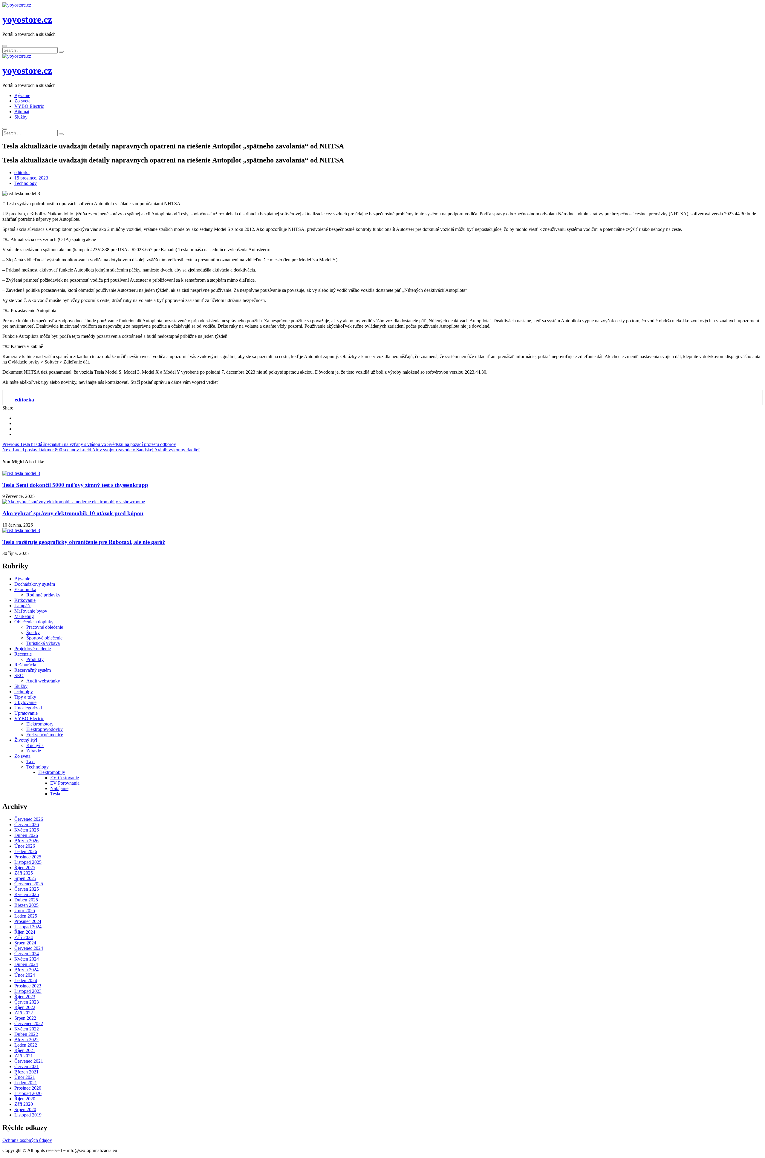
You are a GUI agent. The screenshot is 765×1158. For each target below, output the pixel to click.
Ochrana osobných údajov (27, 1140)
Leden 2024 (25, 980)
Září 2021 (23, 1055)
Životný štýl (25, 740)
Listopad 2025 (28, 862)
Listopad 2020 (28, 1093)
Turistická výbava (43, 643)
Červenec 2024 (28, 948)
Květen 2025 (26, 894)
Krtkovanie (25, 600)
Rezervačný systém (32, 670)
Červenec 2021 (28, 1061)
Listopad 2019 (28, 1114)
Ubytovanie (25, 702)
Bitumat (21, 111)
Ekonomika (25, 589)
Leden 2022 (25, 1044)
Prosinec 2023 (27, 985)
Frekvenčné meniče (44, 734)
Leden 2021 (25, 1082)
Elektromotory (39, 723)
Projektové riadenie (32, 648)
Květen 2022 (26, 1028)
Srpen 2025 (25, 878)
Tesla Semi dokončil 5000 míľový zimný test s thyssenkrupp (75, 485)
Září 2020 (23, 1104)
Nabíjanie (59, 788)
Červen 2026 (26, 824)
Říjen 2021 (24, 1050)
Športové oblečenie (44, 637)
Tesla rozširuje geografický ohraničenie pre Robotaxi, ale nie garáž (83, 542)
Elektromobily (51, 772)
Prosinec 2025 (27, 856)
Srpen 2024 (25, 942)
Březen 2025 (26, 905)
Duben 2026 (26, 835)
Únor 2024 (24, 975)
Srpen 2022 (25, 1018)
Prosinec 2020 (27, 1087)
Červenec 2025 (28, 883)
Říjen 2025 (24, 867)
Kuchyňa (35, 745)
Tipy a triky (25, 697)
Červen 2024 (26, 953)
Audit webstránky (43, 680)
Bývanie (22, 95)
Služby (20, 116)
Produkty (35, 659)
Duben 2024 (26, 964)
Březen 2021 (26, 1071)
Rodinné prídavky (43, 594)
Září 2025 (23, 872)
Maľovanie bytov (30, 610)
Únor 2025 (24, 910)
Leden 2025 (25, 915)
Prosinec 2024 (27, 921)
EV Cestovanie (64, 777)
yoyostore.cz (27, 19)
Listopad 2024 (28, 926)
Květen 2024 (26, 958)
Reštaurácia (25, 664)
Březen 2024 (26, 969)
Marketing (24, 616)
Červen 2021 (26, 1066)
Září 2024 (23, 937)
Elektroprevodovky (44, 729)
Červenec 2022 (28, 1023)
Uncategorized (28, 707)
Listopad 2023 (28, 991)
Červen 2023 (26, 1001)
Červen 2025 (26, 889)
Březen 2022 (26, 1039)
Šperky (33, 632)
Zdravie (33, 750)
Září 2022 (23, 1012)
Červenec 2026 (28, 819)
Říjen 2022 (24, 1007)
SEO (19, 675)
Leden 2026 (25, 851)
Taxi (30, 761)
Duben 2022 (26, 1034)
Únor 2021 (24, 1077)
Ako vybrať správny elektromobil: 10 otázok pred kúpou (72, 513)
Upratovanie (26, 713)
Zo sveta (22, 100)
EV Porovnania (64, 783)
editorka (22, 172)
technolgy (23, 691)
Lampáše (22, 605)
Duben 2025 (26, 899)
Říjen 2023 (24, 996)
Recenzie (23, 654)
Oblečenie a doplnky (33, 621)
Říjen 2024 (24, 932)
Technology (25, 183)
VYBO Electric (29, 106)
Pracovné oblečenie (44, 627)
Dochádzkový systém (34, 584)
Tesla (55, 793)
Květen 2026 (26, 829)
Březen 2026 (26, 840)
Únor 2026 (24, 846)
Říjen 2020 (24, 1098)
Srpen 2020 (25, 1109)
